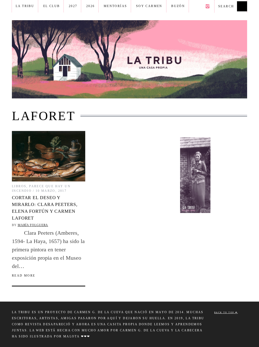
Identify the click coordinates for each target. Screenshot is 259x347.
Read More (23, 275)
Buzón (178, 6)
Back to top (224, 312)
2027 (73, 6)
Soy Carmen (149, 6)
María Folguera (33, 225)
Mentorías (115, 6)
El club (51, 6)
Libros (19, 186)
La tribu (25, 6)
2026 (90, 6)
